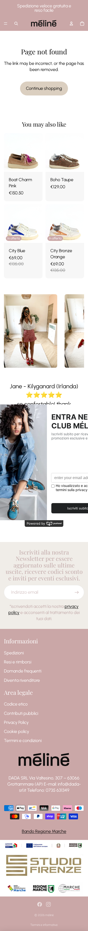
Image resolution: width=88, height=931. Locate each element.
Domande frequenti (22, 671)
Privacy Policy (16, 722)
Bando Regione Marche (44, 831)
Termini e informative (44, 925)
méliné (49, 915)
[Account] (71, 23)
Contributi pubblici (21, 713)
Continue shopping (44, 88)
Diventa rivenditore (22, 680)
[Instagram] (48, 904)
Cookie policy (16, 731)
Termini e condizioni (23, 740)
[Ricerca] (16, 23)
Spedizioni (14, 653)
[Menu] (5, 23)
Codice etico (16, 704)
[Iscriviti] (77, 592)
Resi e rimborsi (17, 662)
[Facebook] (40, 904)
